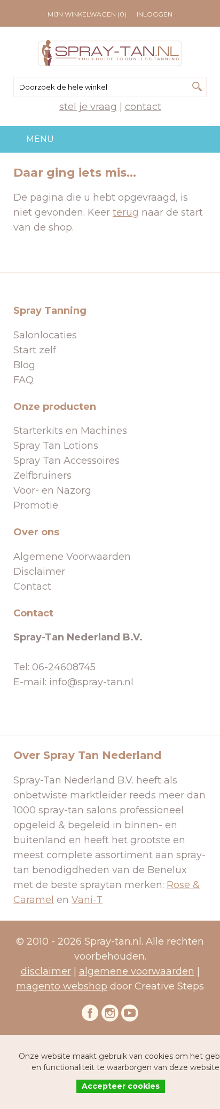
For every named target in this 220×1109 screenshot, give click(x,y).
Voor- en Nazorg (52, 490)
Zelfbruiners (42, 475)
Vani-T (87, 900)
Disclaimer (39, 571)
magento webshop (61, 986)
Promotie (35, 505)
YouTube (129, 1012)
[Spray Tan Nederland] (110, 53)
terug (126, 212)
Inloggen (154, 14)
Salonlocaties (45, 335)
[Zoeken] (197, 86)
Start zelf (34, 350)
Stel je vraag (88, 107)
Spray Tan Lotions (55, 445)
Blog (24, 365)
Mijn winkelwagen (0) (87, 14)
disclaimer (46, 971)
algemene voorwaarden (136, 971)
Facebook (90, 1012)
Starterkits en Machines (70, 431)
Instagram (110, 1012)
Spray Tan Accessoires (66, 460)
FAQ (23, 380)
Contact (143, 107)
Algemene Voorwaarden (72, 557)
